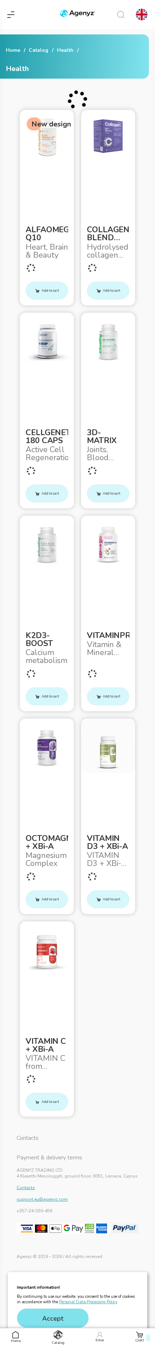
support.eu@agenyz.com (42, 1199)
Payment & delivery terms (49, 1158)
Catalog (38, 50)
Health (65, 50)
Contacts (28, 1138)
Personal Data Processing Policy (88, 1302)
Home (13, 50)
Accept (52, 1318)
